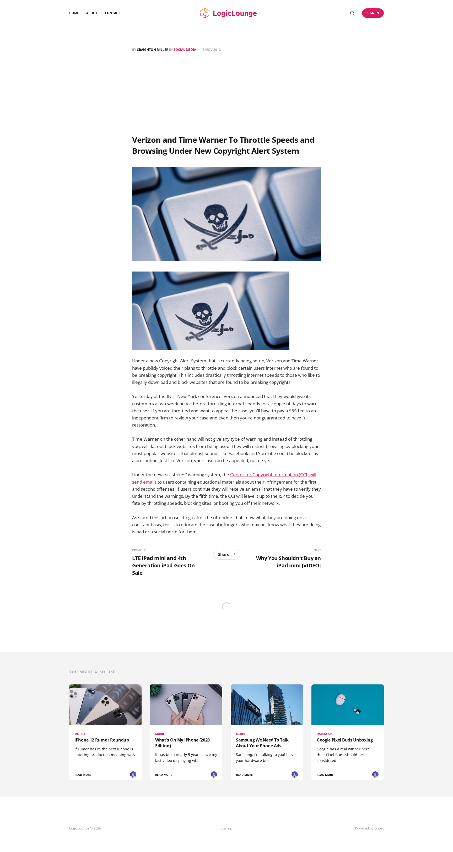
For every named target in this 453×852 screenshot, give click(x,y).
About (91, 13)
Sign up (226, 828)
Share (223, 554)
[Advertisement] (226, 94)
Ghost (379, 828)
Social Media (185, 49)
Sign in (373, 13)
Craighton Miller (152, 49)
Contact (112, 13)
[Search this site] (352, 13)
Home (74, 13)
